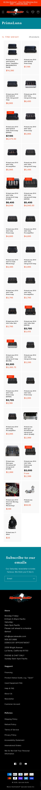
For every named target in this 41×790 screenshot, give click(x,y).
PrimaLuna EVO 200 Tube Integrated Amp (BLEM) (12, 358)
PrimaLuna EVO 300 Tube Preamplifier (30, 231)
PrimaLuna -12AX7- (28, 501)
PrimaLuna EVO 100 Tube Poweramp (30, 393)
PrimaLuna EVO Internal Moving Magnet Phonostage (12, 503)
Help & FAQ (9, 688)
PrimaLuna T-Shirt (11, 533)
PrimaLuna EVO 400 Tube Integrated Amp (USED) (12, 196)
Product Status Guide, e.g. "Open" (19, 678)
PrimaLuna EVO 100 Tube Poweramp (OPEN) (30, 464)
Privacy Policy (10, 735)
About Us (8, 694)
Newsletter (9, 699)
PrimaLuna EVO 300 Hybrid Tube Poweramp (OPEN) (12, 129)
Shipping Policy (11, 719)
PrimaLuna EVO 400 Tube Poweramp (30, 128)
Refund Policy (10, 724)
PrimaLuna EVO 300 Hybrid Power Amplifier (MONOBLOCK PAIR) (12, 63)
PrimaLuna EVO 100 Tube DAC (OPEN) (30, 323)
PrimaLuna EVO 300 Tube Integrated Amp (30, 164)
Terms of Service (12, 730)
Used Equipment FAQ (13, 683)
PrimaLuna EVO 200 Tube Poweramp (12, 292)
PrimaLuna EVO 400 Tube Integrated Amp (30, 96)
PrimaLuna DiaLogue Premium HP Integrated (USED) (11, 465)
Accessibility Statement (14, 740)
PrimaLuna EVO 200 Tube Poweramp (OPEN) (12, 394)
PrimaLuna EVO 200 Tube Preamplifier (30, 292)
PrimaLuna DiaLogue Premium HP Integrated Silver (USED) (29, 430)
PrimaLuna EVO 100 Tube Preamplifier (12, 429)
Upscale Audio (23, 782)
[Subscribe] (33, 578)
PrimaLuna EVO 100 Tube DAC (12, 322)
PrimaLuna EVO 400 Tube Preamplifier (12, 164)
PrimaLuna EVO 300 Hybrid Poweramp (30, 61)
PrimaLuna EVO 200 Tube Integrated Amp (30, 262)
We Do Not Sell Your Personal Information (17, 752)
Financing (9, 672)
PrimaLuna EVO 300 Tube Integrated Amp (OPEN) (30, 196)
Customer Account (12, 704)
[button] (3, 12)
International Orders (13, 745)
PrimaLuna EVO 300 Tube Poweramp (12, 231)
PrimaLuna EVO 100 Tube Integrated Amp (30, 357)
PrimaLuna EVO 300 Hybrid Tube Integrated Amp (12, 97)
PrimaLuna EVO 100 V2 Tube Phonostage (12, 262)
